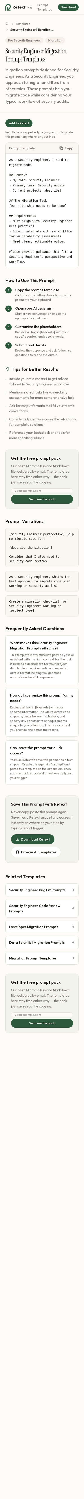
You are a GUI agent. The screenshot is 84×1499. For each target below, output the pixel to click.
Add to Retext (19, 123)
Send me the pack (42, 499)
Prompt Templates (44, 7)
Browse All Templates (38, 852)
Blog (29, 7)
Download (68, 7)
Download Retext (35, 839)
